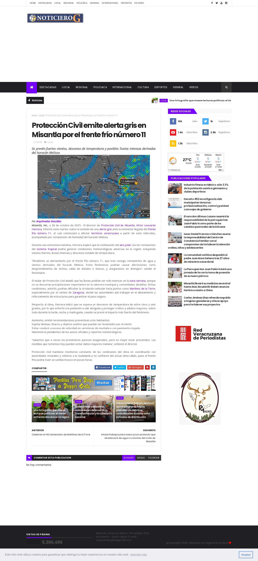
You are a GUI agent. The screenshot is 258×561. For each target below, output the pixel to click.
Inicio (34, 115)
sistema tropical (47, 249)
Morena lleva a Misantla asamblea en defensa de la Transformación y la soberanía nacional (93, 412)
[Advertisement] (129, 55)
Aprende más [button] (138, 554)
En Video (139, 3)
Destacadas (45, 3)
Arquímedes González (48, 221)
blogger (129, 457)
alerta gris (105, 229)
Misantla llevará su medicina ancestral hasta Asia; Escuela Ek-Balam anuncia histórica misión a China (207, 287)
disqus (141, 457)
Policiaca (100, 87)
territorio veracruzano (105, 233)
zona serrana (137, 280)
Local (57, 3)
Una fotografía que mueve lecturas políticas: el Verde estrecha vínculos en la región (51, 413)
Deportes (126, 3)
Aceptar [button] (246, 554)
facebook (153, 457)
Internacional (110, 3)
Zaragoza (78, 292)
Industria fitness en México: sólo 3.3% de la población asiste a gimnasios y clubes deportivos (206, 188)
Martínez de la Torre (142, 288)
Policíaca (82, 3)
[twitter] (217, 3)
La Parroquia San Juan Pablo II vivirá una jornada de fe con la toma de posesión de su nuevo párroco (207, 272)
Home (33, 3)
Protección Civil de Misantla (118, 225)
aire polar (125, 245)
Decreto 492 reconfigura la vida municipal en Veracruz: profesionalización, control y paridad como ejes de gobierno (206, 204)
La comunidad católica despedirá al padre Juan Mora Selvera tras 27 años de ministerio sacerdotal (206, 258)
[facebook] (212, 3)
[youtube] (221, 3)
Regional (69, 3)
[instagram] (226, 3)
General (94, 3)
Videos (193, 87)
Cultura (143, 87)
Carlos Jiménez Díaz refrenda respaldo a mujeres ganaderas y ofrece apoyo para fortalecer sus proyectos (207, 301)
